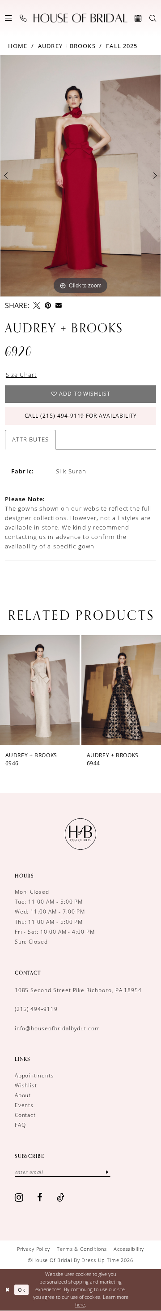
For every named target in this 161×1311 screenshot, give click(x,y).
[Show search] (152, 18)
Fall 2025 (121, 46)
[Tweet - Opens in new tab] (36, 305)
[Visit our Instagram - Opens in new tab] (19, 1197)
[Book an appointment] (138, 18)
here (80, 1304)
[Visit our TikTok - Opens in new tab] (61, 1197)
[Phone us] (23, 18)
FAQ (20, 1124)
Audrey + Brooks (67, 46)
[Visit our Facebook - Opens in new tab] (40, 1197)
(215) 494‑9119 (36, 1009)
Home (17, 46)
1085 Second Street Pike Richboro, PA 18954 (78, 990)
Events (24, 1105)
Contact (25, 1115)
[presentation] (51, 690)
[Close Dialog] (7, 1290)
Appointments (34, 1075)
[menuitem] (8, 18)
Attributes (30, 439)
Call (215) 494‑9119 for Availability (81, 415)
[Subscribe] (107, 1172)
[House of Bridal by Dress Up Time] (80, 18)
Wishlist (26, 1085)
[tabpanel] (80, 175)
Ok (21, 1289)
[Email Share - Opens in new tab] (58, 305)
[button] (8, 18)
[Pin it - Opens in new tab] (48, 305)
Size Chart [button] (21, 375)
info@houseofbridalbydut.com (57, 1028)
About (23, 1095)
